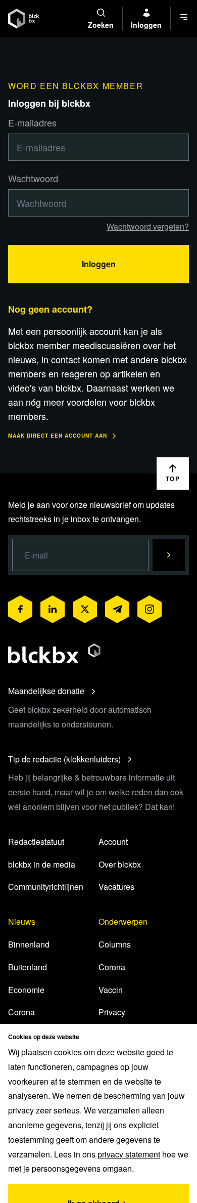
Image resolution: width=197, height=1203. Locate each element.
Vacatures (116, 886)
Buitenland (27, 967)
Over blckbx (119, 864)
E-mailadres (32, 122)
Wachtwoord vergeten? (148, 226)
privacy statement (128, 1154)
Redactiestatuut (36, 841)
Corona (21, 1012)
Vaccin (110, 990)
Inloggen (99, 264)
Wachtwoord (33, 178)
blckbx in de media (41, 864)
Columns (114, 944)
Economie (26, 990)
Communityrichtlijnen (45, 886)
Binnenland (29, 944)
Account (113, 841)
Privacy (111, 1012)
